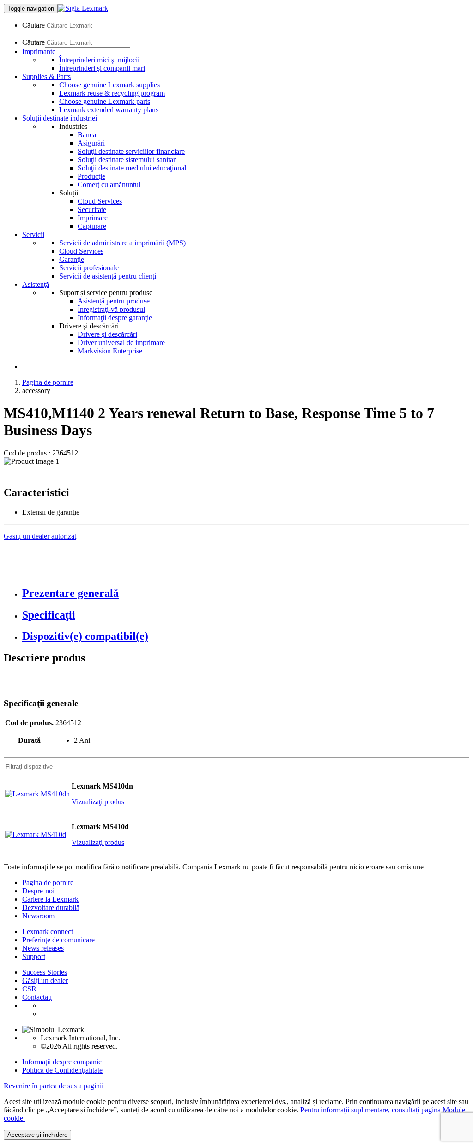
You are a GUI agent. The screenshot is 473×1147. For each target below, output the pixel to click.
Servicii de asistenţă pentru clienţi (107, 276)
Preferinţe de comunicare (58, 940)
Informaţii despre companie (62, 1062)
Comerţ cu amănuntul (109, 184)
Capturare (92, 226)
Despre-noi (38, 891)
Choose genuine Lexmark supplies (109, 85)
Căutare (33, 25)
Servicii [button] (33, 234)
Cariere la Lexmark (50, 899)
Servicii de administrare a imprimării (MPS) (122, 243)
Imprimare (93, 218)
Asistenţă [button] (35, 284)
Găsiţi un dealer (45, 980)
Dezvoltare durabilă (50, 907)
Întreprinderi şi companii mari (102, 68)
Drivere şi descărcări (107, 334)
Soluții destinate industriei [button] (59, 118)
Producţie (91, 176)
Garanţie (71, 259)
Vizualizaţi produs (98, 802)
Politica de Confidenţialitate (62, 1070)
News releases (43, 948)
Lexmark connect (47, 931)
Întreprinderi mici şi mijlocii (99, 60)
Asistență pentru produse (114, 301)
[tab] (245, 593)
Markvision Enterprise (110, 351)
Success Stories (44, 972)
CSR (29, 989)
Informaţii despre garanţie (115, 318)
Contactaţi (37, 997)
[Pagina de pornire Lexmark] (83, 8)
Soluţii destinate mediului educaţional (132, 168)
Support (33, 956)
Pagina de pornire (47, 382)
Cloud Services (100, 201)
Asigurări (91, 143)
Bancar (88, 135)
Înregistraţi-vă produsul (111, 309)
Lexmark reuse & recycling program (112, 93)
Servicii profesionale (89, 268)
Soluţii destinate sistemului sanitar (127, 160)
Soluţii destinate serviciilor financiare (131, 151)
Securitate (92, 209)
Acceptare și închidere (37, 1134)
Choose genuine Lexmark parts (104, 101)
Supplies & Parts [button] (46, 76)
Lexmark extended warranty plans (108, 110)
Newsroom (38, 916)
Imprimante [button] (38, 51)
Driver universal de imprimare (121, 342)
